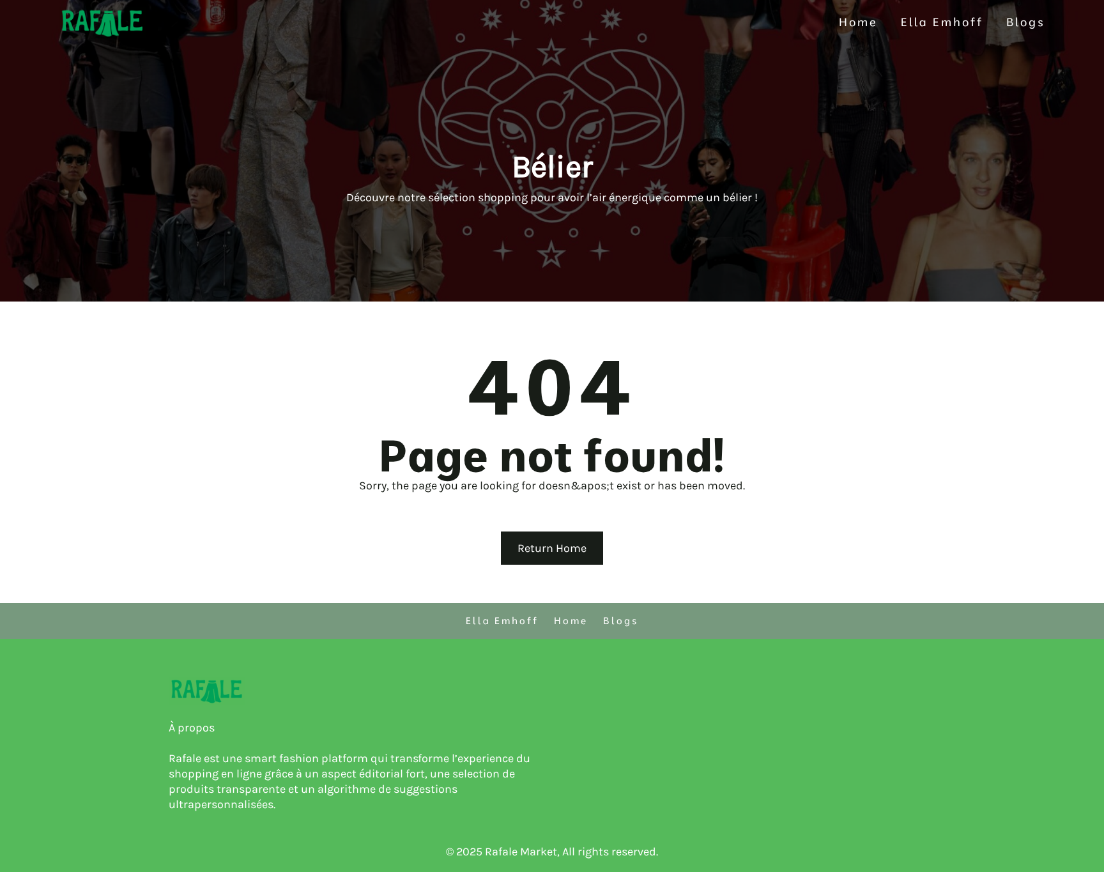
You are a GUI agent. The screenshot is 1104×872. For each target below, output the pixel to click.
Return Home (552, 548)
